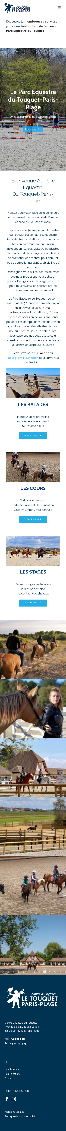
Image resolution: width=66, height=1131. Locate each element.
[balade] (33, 649)
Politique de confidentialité (20, 1116)
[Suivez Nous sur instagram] (14, 1099)
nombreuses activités (41, 21)
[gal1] (33, 767)
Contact (9, 1078)
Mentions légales (14, 1111)
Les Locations (13, 1074)
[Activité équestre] (33, 826)
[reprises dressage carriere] (33, 945)
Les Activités (12, 1069)
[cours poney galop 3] (33, 885)
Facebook (46, 353)
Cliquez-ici (18, 1038)
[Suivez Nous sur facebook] (7, 1099)
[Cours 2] (33, 708)
